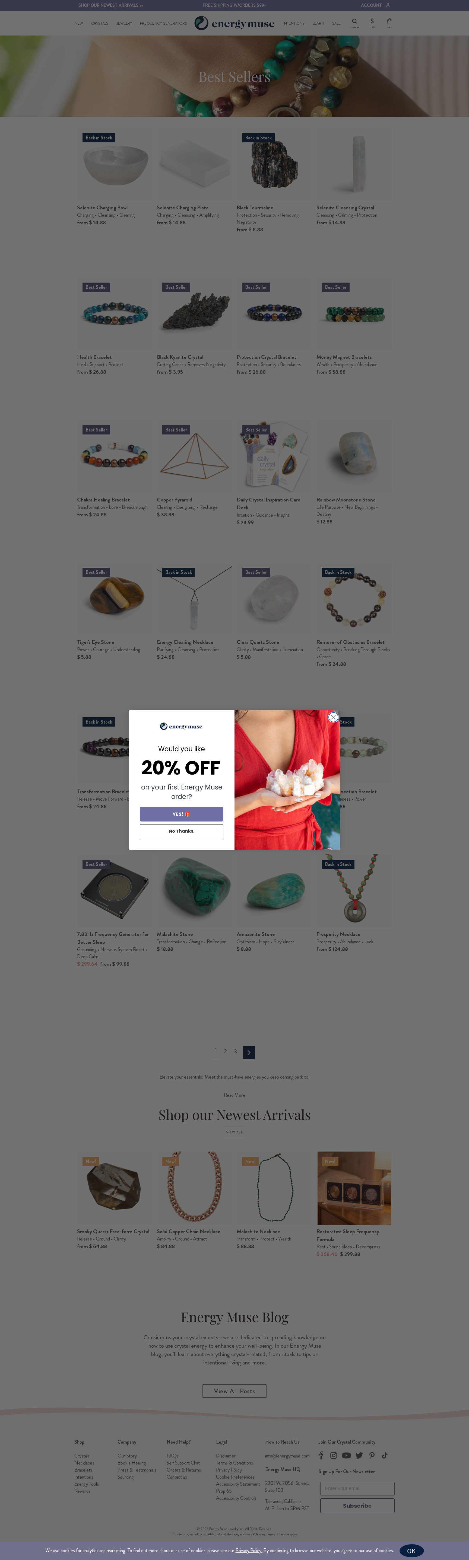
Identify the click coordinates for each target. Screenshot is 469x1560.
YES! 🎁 (182, 814)
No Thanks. (181, 831)
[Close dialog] (333, 717)
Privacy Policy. (249, 1550)
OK (411, 1550)
